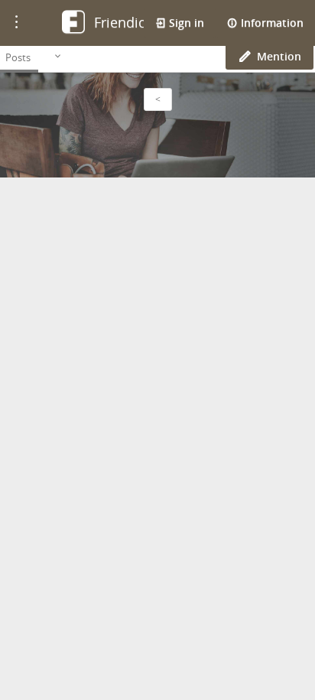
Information (271, 22)
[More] (57, 56)
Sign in (185, 22)
